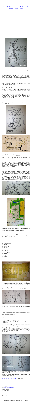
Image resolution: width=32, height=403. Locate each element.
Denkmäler (21, 6)
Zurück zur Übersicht (5, 378)
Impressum (16, 8)
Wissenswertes (16, 6)
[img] (16, 20)
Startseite (4, 6)
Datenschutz (21, 8)
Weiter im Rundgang (14, 378)
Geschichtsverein (9, 6)
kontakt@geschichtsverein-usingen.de (9, 387)
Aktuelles (27, 6)
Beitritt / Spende (11, 8)
